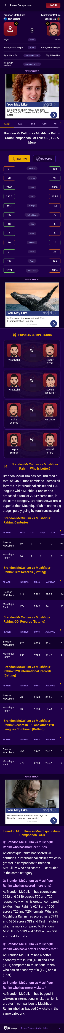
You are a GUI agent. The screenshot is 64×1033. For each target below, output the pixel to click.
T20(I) (7, 123)
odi (44, 123)
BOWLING (46, 158)
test (32, 123)
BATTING (22, 158)
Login (53, 5)
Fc (55, 123)
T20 (20, 123)
